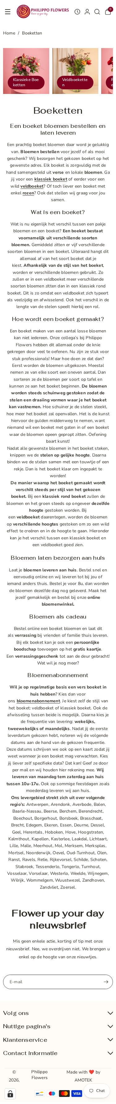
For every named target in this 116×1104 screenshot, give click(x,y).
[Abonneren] (106, 982)
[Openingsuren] (77, 11)
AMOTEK (83, 1080)
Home (9, 33)
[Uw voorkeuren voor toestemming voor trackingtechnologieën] (10, 1094)
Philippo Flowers (39, 1074)
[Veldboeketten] (75, 71)
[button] (7, 11)
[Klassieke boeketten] (26, 71)
